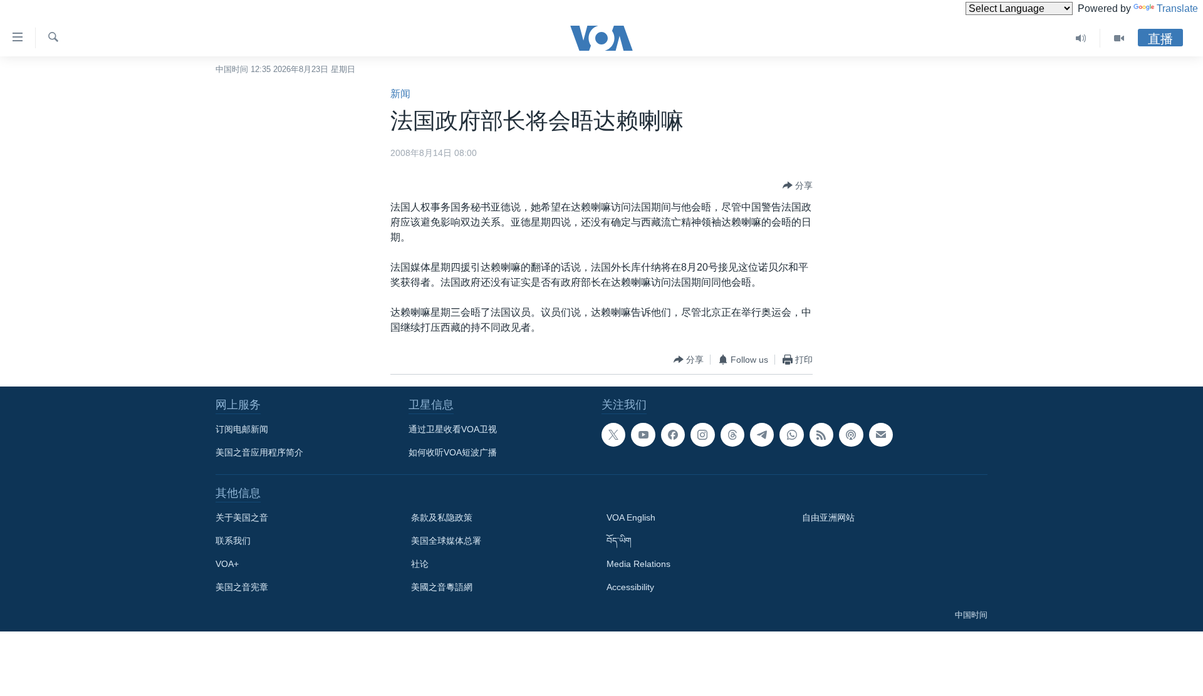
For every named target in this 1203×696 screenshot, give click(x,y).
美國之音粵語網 (441, 587)
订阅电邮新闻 (242, 429)
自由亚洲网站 (828, 517)
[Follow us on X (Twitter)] (613, 435)
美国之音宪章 (242, 587)
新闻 (400, 93)
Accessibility (630, 587)
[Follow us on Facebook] (673, 435)
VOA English (631, 517)
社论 (420, 564)
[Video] (1119, 38)
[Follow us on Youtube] (643, 435)
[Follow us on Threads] (732, 435)
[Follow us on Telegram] (762, 435)
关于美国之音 (242, 517)
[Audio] (1081, 38)
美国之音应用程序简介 (259, 452)
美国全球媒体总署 (446, 541)
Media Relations (638, 564)
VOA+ (227, 564)
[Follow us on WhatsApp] (791, 435)
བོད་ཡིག (619, 541)
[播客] (851, 435)
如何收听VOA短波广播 (453, 452)
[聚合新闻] (821, 435)
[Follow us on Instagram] (702, 435)
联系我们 (233, 541)
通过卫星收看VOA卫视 (453, 429)
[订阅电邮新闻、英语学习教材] (881, 435)
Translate (1177, 8)
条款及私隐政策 (441, 517)
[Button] (798, 185)
